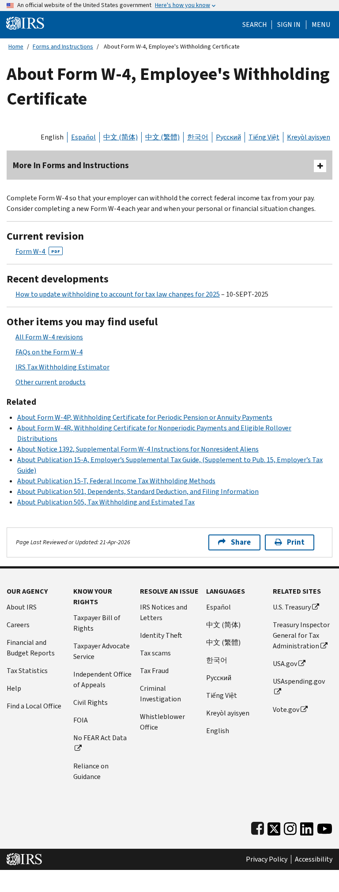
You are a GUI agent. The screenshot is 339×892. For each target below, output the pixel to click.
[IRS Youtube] (324, 827)
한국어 (197, 137)
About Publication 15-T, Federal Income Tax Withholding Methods (116, 481)
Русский (228, 137)
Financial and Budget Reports (31, 648)
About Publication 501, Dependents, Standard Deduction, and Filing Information (138, 491)
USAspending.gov (299, 681)
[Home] (25, 22)
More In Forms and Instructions (71, 165)
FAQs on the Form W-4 (49, 352)
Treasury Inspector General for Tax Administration (301, 635)
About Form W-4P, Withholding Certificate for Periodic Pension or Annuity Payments (144, 417)
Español (83, 137)
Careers (18, 624)
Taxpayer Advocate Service (101, 651)
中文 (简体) (120, 137)
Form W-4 (37, 251)
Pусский (218, 677)
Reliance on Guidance (91, 771)
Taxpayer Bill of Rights (97, 623)
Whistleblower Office (162, 722)
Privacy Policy (266, 859)
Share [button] (241, 542)
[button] (289, 24)
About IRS (22, 607)
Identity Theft (161, 635)
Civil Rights (90, 702)
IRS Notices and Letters (163, 612)
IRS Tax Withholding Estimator (62, 367)
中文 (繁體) (162, 137)
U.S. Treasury (292, 607)
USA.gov (285, 663)
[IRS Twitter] (274, 827)
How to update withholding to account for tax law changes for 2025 (117, 294)
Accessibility (313, 859)
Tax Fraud (154, 670)
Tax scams (155, 653)
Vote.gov (286, 709)
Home (15, 46)
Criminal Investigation (160, 694)
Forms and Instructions (63, 46)
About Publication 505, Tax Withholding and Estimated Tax (106, 502)
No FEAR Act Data (100, 737)
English (52, 137)
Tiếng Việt (264, 137)
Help (14, 688)
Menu (321, 24)
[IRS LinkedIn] (306, 827)
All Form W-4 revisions (49, 337)
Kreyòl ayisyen (308, 137)
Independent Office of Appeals (102, 679)
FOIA (80, 720)
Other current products (50, 382)
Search (254, 24)
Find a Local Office (34, 706)
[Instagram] (290, 827)
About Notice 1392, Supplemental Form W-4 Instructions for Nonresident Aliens (138, 449)
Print (296, 542)
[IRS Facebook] (257, 827)
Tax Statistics (27, 670)
